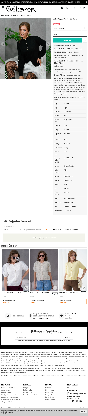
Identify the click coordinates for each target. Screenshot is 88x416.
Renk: (55, 34)
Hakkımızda (27, 390)
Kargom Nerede (50, 395)
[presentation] (3, 44)
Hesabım (48, 388)
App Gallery (73, 396)
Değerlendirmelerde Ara (32, 228)
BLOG (69, 388)
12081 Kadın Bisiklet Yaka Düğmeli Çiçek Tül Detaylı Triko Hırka (12, 292)
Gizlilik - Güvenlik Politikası (33, 395)
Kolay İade (49, 392)
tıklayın (10, 413)
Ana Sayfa (5, 15)
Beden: (59, 28)
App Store (82, 393)
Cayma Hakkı (27, 392)
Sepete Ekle (67, 40)
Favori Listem (49, 397)
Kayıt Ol (67, 337)
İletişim (26, 388)
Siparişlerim (49, 390)
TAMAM (83, 411)
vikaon (85, 408)
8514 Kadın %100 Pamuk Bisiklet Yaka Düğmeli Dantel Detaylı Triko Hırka (40, 292)
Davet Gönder (50, 399)
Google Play (74, 393)
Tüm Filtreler (56, 229)
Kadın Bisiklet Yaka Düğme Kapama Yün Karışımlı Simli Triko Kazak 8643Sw (69, 292)
